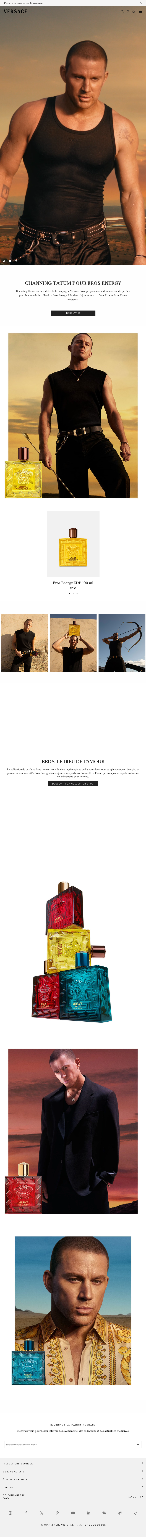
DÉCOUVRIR (73, 313)
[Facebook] (26, 1513)
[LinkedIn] (89, 1513)
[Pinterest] (57, 1513)
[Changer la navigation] (140, 11)
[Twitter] (42, 1513)
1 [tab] (69, 593)
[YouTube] (73, 1513)
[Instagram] (10, 1513)
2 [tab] (73, 593)
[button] (133, 11)
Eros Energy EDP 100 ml (73, 583)
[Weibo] (120, 1513)
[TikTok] (136, 1513)
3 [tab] (77, 593)
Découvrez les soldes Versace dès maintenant (23, 3)
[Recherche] (122, 11)
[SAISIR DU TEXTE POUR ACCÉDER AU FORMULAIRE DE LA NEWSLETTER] (139, 1444)
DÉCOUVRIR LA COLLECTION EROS (73, 784)
